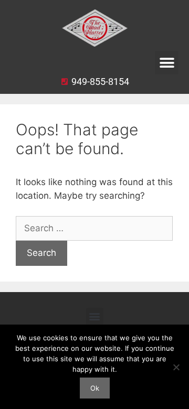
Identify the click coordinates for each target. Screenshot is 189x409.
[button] (166, 62)
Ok (94, 388)
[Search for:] (94, 228)
